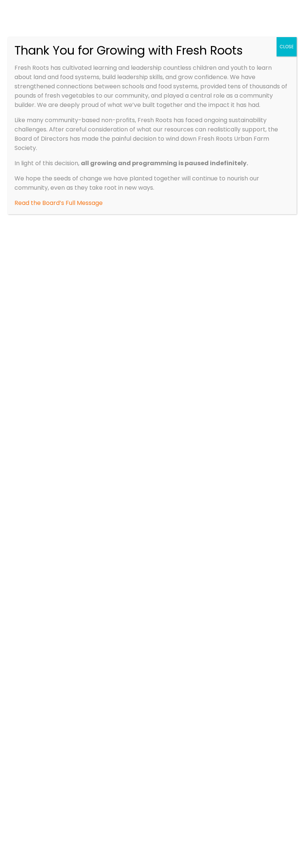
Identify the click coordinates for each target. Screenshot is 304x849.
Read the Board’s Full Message (58, 203)
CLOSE (287, 46)
